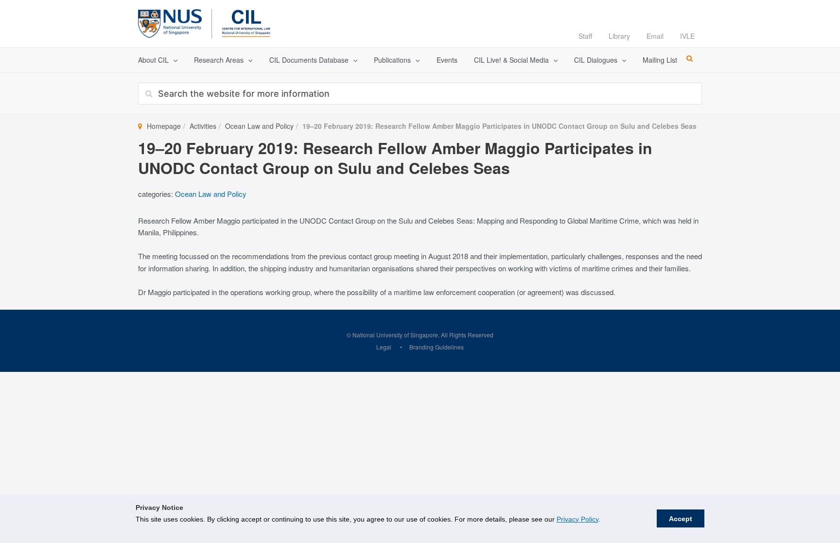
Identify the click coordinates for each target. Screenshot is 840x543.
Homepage (164, 126)
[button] (173, 60)
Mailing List (660, 60)
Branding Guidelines (436, 347)
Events (447, 60)
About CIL (153, 60)
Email (655, 36)
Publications (392, 60)
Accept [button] (680, 519)
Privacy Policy (577, 519)
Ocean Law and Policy (259, 126)
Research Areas (219, 60)
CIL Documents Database (309, 60)
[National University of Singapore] (170, 22)
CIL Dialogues (595, 60)
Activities (203, 126)
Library (619, 36)
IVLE (687, 36)
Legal (383, 347)
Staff (585, 36)
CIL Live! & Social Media (511, 60)
